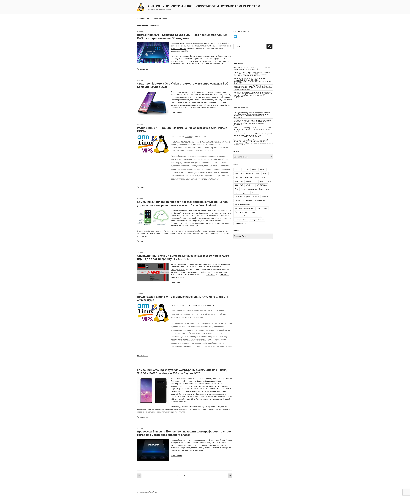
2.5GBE (237, 170)
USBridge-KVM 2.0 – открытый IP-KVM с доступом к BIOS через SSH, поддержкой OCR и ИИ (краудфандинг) (253, 129)
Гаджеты (238, 193)
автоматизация (250, 212)
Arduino (262, 170)
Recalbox (181, 269)
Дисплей (246, 193)
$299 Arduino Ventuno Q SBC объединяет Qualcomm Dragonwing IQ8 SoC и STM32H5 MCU (252, 68)
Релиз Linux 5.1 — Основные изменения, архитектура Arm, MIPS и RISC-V (182, 129)
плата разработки (241, 220)
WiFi (241, 185)
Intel (236, 177)
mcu (263, 177)
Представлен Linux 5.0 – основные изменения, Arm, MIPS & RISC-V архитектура (182, 298)
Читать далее (142, 69)
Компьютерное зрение (242, 197)
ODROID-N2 (210, 274)
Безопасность (264, 189)
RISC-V (248, 181)
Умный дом (239, 212)
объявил (188, 136)
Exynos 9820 (184, 383)
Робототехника (262, 208)
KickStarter (249, 177)
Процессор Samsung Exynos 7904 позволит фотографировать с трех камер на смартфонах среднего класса (184, 433)
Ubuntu (268, 181)
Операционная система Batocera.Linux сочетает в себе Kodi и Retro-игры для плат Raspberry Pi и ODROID (183, 257)
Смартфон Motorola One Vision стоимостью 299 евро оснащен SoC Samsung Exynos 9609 (182, 85)
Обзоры (265, 197)
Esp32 (265, 173)
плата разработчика (257, 220)
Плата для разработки (242, 204)
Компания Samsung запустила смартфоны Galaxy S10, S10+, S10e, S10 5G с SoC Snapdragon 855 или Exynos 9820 (182, 371)
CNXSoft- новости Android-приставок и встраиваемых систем (204, 6)
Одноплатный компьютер (244, 200)
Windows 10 (250, 185)
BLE (242, 173)
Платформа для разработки (244, 208)
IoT (241, 177)
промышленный (240, 223)
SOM (261, 181)
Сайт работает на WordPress (147, 492)
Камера (255, 193)
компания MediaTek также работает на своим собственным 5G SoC (197, 63)
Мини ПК (256, 197)
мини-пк (258, 216)
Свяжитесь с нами (160, 18)
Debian (258, 173)
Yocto (236, 189)
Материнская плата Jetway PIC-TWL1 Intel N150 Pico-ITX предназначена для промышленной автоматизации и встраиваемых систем (253, 87)
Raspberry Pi (239, 181)
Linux (257, 177)
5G (248, 170)
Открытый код (260, 200)
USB (236, 185)
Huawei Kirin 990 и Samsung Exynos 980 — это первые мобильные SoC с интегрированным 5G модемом (182, 36)
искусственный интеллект (244, 216)
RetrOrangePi (215, 266)
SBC (255, 181)
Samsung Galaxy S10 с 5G (205, 46)
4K (244, 170)
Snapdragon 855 (211, 381)
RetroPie (183, 266)
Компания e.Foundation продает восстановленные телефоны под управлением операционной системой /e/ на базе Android (182, 203)
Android (254, 170)
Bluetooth (249, 173)
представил (202, 305)
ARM (236, 173)
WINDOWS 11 (262, 185)
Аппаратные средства (249, 189)
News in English (143, 18)
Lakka (173, 269)
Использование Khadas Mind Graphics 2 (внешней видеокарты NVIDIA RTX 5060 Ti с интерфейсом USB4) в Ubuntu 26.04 (253, 135)
